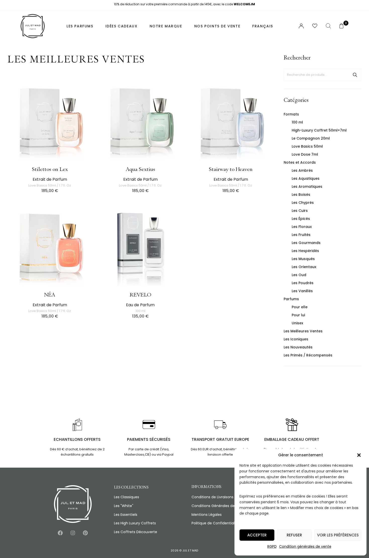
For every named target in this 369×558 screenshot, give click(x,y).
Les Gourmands (306, 242)
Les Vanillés (302, 290)
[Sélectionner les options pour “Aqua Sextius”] (180, 126)
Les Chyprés (303, 202)
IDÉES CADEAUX (121, 26)
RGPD (272, 546)
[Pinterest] (85, 533)
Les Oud (299, 274)
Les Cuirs (300, 210)
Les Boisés (301, 194)
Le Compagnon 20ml (311, 138)
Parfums (291, 298)
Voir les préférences (338, 535)
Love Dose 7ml (305, 154)
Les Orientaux (304, 266)
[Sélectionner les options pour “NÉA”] (90, 252)
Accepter (257, 535)
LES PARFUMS (80, 26)
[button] (358, 455)
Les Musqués (303, 258)
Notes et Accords (300, 162)
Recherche (355, 75)
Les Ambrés (302, 170)
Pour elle (300, 306)
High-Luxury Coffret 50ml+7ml (319, 130)
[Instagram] (73, 533)
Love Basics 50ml (307, 146)
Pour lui (298, 315)
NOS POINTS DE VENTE (217, 26)
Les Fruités (301, 234)
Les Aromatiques (307, 186)
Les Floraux (302, 226)
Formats (291, 114)
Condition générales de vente (305, 546)
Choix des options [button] (180, 252)
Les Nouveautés (298, 347)
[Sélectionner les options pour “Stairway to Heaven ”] (271, 126)
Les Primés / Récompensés (308, 355)
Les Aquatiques (306, 178)
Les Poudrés (303, 282)
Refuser (294, 535)
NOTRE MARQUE (166, 26)
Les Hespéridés (305, 250)
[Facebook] (60, 533)
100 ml (297, 122)
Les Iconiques (296, 339)
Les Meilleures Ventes (303, 331)
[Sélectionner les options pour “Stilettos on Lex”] (90, 126)
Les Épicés (301, 218)
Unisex (297, 323)
